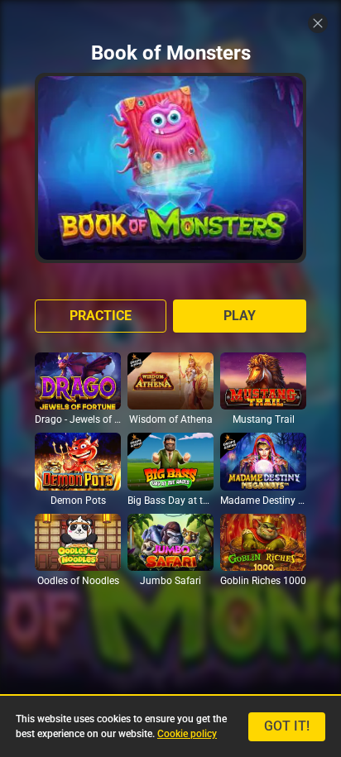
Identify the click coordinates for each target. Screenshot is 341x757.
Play (239, 315)
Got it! (287, 726)
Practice (101, 315)
